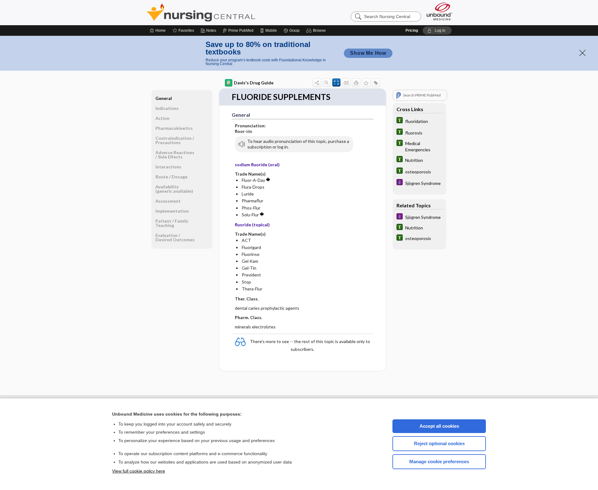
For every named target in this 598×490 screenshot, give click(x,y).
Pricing (412, 30)
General (163, 98)
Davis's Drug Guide (253, 82)
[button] (317, 30)
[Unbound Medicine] (439, 11)
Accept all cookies (439, 426)
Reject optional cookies (439, 443)
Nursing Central (224, 12)
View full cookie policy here (138, 471)
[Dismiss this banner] (582, 53)
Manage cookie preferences (439, 461)
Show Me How (368, 53)
